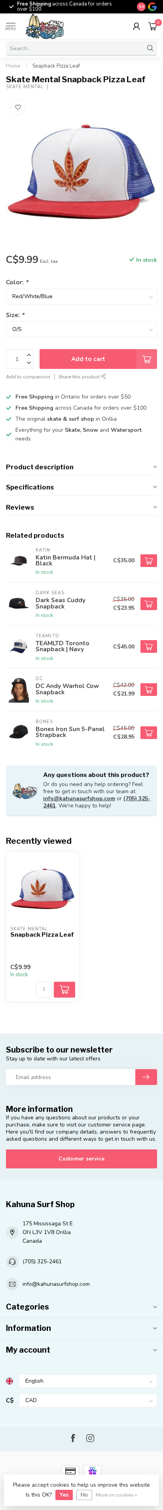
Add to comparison (28, 376)
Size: (15, 315)
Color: (17, 282)
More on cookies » (116, 1494)
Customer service (81, 1158)
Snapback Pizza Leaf (56, 66)
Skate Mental (25, 87)
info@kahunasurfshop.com (79, 798)
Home (13, 66)
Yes (64, 1495)
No (84, 1495)
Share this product (80, 376)
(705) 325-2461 (42, 1261)
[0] (152, 26)
